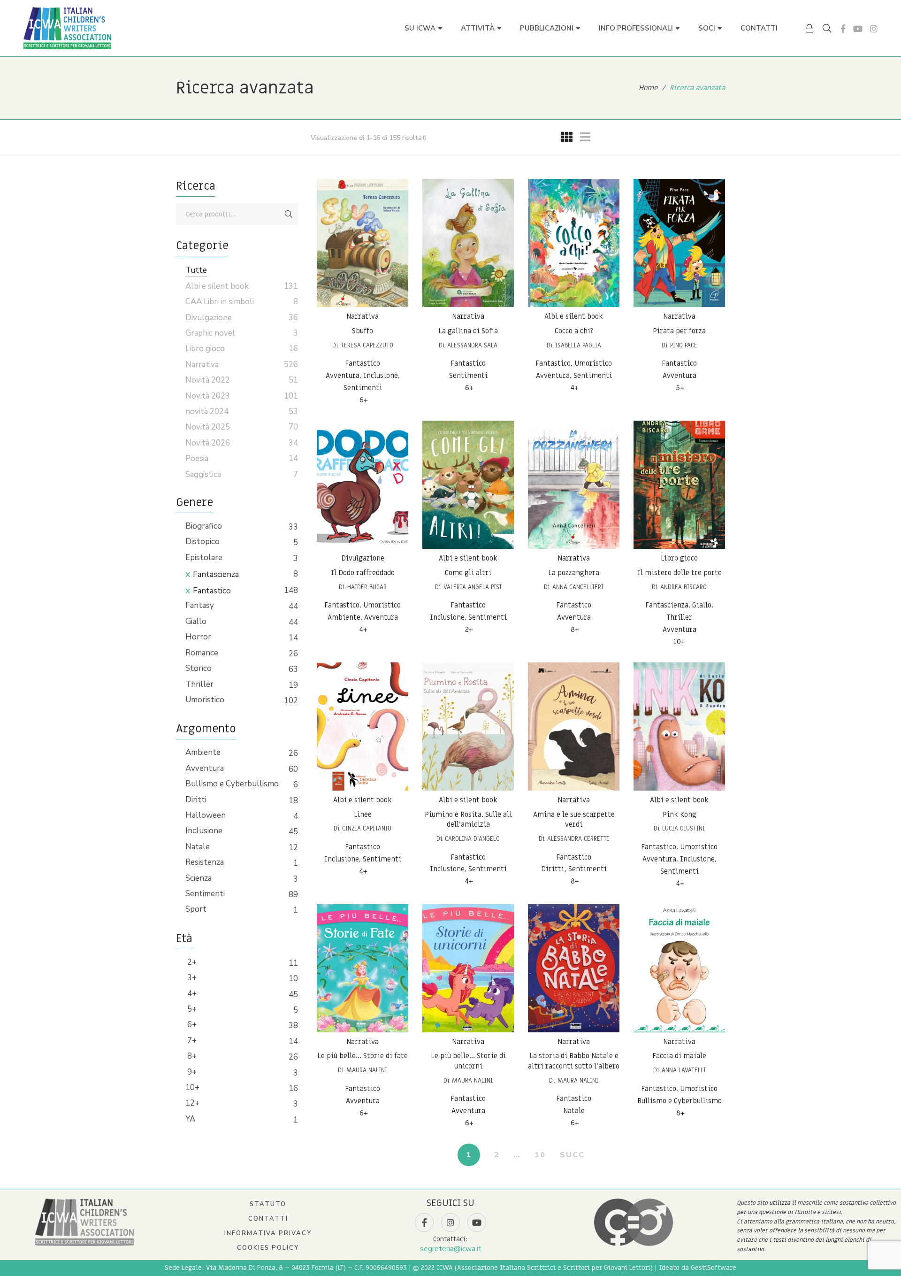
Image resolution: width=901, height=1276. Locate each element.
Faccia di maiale (679, 1056)
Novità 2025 (207, 427)
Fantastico (212, 590)
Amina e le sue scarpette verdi (574, 820)
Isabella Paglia (578, 345)
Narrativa (362, 316)
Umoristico (204, 699)
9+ (191, 1072)
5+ (191, 1009)
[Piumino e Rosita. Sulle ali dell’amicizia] (468, 726)
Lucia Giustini (683, 828)
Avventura (204, 768)
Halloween (205, 815)
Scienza (198, 878)
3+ (191, 977)
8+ (191, 1056)
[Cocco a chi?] (573, 243)
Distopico (202, 541)
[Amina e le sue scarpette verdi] (573, 726)
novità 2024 (207, 411)
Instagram (874, 28)
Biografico (203, 526)
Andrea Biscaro (683, 587)
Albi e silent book (573, 316)
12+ (192, 1103)
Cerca (288, 214)
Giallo (195, 621)
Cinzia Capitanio (366, 828)
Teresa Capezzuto (367, 345)
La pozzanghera (573, 572)
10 (540, 1155)
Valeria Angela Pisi (472, 587)
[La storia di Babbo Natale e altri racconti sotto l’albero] (573, 968)
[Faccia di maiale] (679, 968)
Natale (197, 846)
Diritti (195, 799)
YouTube (858, 28)
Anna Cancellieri (577, 587)
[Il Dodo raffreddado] (362, 485)
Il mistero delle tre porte (679, 572)
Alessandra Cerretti (578, 839)
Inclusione (203, 830)
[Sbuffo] (362, 243)
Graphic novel (210, 333)
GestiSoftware (713, 1267)
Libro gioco (679, 558)
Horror (198, 636)
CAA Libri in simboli (219, 301)
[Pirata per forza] (679, 243)
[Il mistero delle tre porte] (679, 485)
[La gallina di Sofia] (468, 243)
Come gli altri (468, 572)
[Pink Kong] (679, 726)
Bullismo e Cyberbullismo (232, 783)
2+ (191, 962)
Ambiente (203, 752)
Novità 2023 (207, 396)
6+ (191, 1024)
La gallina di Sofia (468, 331)
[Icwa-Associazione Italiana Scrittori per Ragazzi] (67, 28)
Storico (198, 668)
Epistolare (203, 557)
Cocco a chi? (574, 331)
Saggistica (203, 474)
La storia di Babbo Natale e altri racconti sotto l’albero (573, 1061)
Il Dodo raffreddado (363, 572)
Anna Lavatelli (684, 1070)
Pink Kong (679, 814)
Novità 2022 (207, 380)
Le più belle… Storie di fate (362, 1056)
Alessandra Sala (472, 345)
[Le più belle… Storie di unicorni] (468, 968)
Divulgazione (362, 558)
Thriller (199, 684)
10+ (192, 1087)
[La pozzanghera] (573, 485)
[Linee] (362, 726)
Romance (201, 652)
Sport (195, 909)
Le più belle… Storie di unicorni (468, 1061)
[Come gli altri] (468, 485)
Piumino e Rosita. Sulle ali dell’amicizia (468, 820)
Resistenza (204, 862)
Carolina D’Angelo (472, 839)
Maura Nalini (366, 1070)
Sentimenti (205, 893)
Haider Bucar (367, 587)
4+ (191, 993)
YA (190, 1119)
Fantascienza (216, 574)
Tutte (196, 270)
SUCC (572, 1155)
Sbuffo (362, 331)
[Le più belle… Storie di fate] (362, 968)
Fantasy (199, 605)
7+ (191, 1040)
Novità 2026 (207, 443)
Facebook (843, 28)
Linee (363, 814)
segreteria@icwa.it (450, 1249)
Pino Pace (683, 345)
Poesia (196, 458)
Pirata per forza (679, 331)
